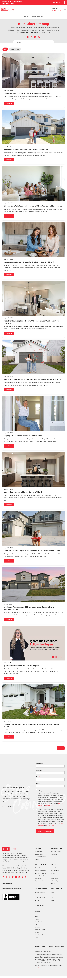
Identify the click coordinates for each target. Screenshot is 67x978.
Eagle (36, 937)
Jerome (37, 932)
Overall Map (54, 854)
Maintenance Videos (41, 895)
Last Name (39, 770)
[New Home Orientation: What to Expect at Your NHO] (33, 137)
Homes (26, 16)
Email (38, 777)
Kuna (36, 916)
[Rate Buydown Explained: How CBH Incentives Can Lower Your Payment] (33, 309)
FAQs (52, 900)
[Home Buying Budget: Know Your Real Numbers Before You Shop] (33, 367)
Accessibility (60, 947)
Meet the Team (55, 870)
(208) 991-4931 (7, 884)
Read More (9, 103)
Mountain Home (39, 922)
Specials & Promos (40, 857)
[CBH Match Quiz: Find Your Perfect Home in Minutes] (33, 80)
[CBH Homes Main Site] (7, 9)
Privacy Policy (49, 805)
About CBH (54, 868)
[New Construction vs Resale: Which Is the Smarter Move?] (33, 250)
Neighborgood (55, 878)
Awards (53, 876)
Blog (52, 897)
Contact (53, 892)
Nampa (37, 919)
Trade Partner (15, 49)
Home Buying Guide (41, 876)
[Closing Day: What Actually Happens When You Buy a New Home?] (33, 193)
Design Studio (39, 854)
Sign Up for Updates (41, 881)
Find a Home (38, 851)
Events (52, 883)
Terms (37, 947)
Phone (38, 783)
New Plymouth (39, 935)
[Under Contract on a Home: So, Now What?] (33, 480)
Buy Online (38, 868)
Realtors (53, 895)
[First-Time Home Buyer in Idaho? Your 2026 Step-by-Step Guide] (33, 538)
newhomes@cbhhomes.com (11, 888)
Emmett (37, 927)
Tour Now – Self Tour (41, 873)
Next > (61, 748)
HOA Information (40, 897)
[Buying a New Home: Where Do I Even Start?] (33, 423)
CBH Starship (54, 881)
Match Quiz (38, 878)
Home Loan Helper (40, 870)
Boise (36, 909)
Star (36, 924)
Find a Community (56, 851)
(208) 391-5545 (56, 10)
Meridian (37, 911)
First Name (39, 763)
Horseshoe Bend (40, 929)
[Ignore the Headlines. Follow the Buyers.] (33, 654)
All (5, 49)
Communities (37, 16)
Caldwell (37, 914)
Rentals (37, 859)
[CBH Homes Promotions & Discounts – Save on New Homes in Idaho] (33, 712)
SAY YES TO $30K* (58, 2)
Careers (53, 873)
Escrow (37, 900)
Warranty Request (40, 892)
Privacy (44, 947)
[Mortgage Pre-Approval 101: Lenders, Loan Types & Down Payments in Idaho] (33, 595)
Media (51, 947)
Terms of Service (49, 967)
